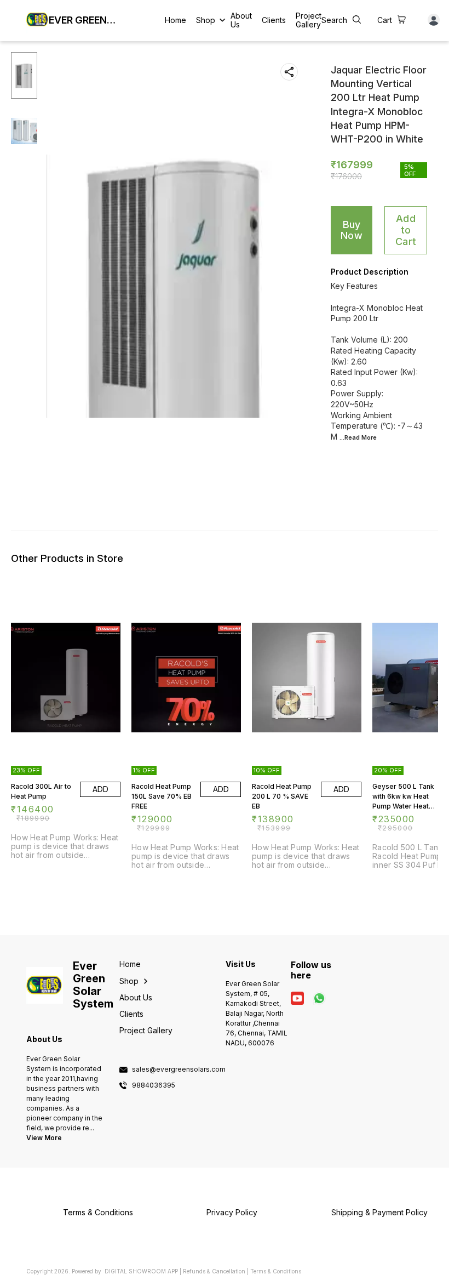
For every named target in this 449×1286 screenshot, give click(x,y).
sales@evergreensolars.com (179, 1069)
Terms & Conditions (275, 1271)
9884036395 (153, 1085)
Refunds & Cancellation (214, 1271)
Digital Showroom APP (141, 1271)
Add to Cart (405, 230)
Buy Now (351, 230)
